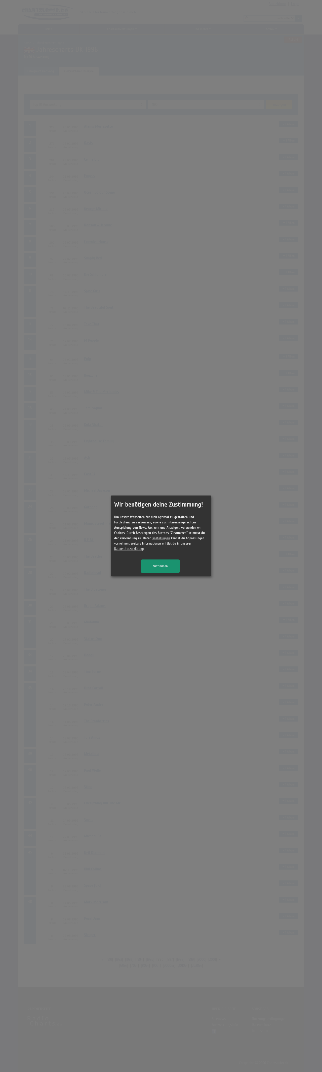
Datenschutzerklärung (129, 549)
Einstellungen (161, 538)
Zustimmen (160, 566)
